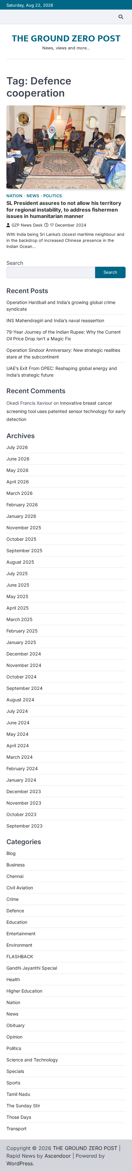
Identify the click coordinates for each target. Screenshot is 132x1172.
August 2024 (20, 699)
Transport (16, 1128)
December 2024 (23, 653)
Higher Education (24, 991)
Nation (14, 195)
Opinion (14, 1036)
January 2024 (21, 780)
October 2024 (21, 676)
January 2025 (21, 642)
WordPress (19, 1163)
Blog (11, 853)
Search (14, 263)
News (33, 195)
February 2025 (21, 630)
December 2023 (23, 791)
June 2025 (17, 585)
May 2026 (17, 470)
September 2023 (24, 825)
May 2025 (17, 596)
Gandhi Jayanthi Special (31, 968)
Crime (12, 899)
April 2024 (17, 745)
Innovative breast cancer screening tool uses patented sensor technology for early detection (66, 411)
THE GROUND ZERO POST (66, 38)
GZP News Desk (27, 225)
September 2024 (24, 688)
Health (13, 979)
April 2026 (17, 481)
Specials (15, 1071)
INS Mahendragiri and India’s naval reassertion (55, 320)
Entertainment (21, 933)
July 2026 (17, 447)
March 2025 (19, 619)
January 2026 (21, 516)
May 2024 (17, 734)
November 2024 (23, 665)
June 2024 (17, 722)
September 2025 (24, 550)
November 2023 (23, 803)
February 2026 (22, 504)
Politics (52, 195)
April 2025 (17, 608)
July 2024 (17, 711)
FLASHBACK (19, 956)
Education (16, 922)
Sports (13, 1082)
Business (15, 864)
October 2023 (21, 814)
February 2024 (22, 768)
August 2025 (20, 562)
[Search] (121, 17)
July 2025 (17, 573)
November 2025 (23, 527)
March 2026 (19, 493)
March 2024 (19, 757)
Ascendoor (58, 1156)
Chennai (14, 876)
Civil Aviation (19, 887)
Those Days (18, 1117)
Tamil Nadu (18, 1094)
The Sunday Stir (23, 1105)
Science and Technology (32, 1059)
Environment (19, 945)
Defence (15, 910)
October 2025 (21, 539)
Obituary (15, 1025)
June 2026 (17, 458)
